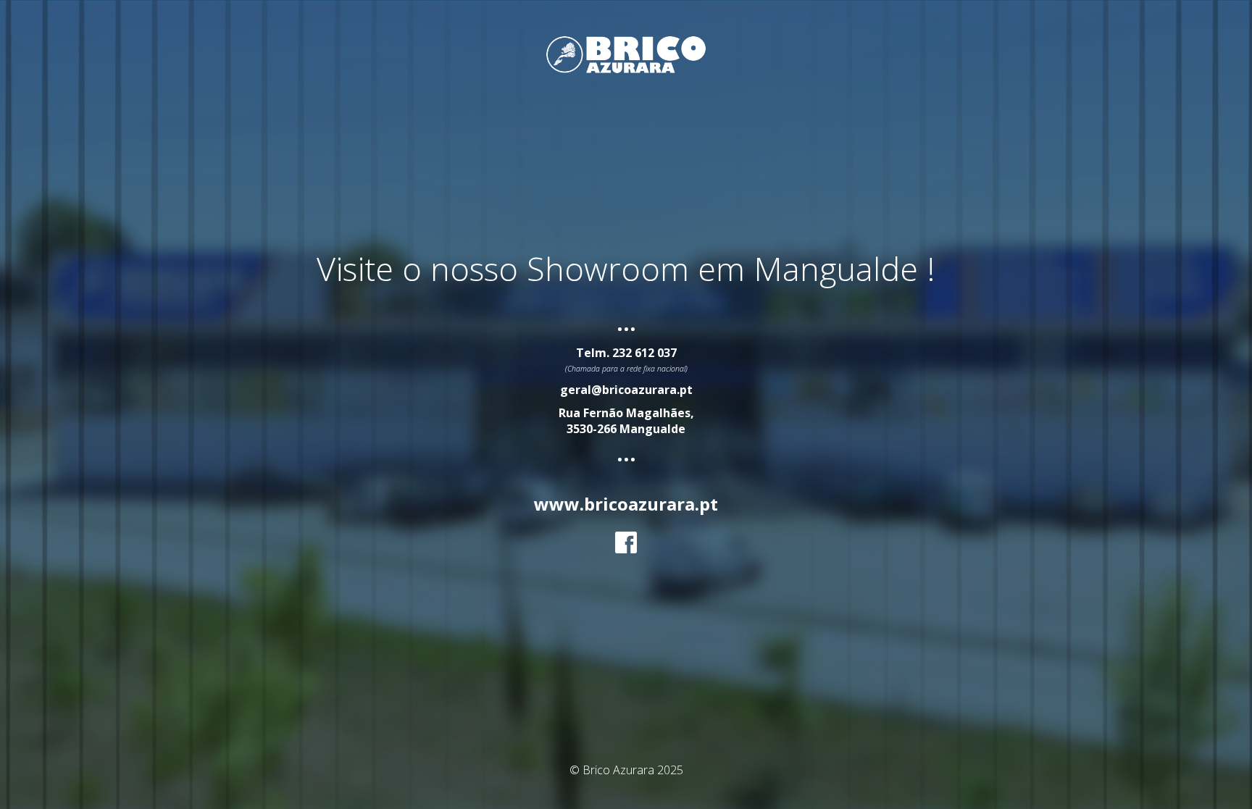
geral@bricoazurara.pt (626, 390)
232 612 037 (644, 353)
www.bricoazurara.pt (626, 504)
